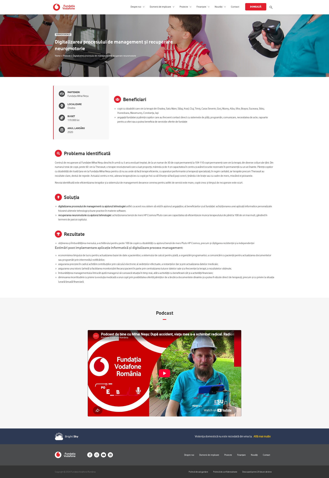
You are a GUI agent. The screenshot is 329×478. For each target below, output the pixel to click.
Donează (255, 6)
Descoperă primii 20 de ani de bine (257, 471)
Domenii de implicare (160, 6)
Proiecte (184, 6)
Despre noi (136, 6)
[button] (271, 7)
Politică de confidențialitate (225, 471)
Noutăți (218, 6)
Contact (235, 6)
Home (58, 55)
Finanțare (201, 6)
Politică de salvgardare (198, 471)
